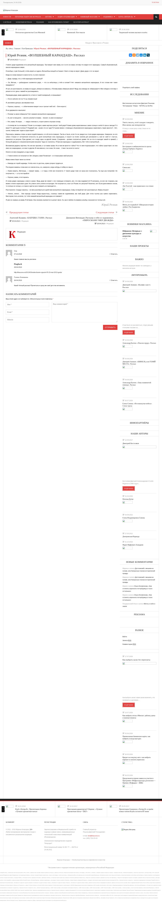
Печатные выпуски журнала (28, 17)
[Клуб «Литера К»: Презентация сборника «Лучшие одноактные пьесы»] (9, 809)
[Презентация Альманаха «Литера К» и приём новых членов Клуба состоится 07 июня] (113, 809)
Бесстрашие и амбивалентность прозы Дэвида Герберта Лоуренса (137, 147)
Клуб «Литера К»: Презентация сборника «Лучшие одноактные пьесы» (30, 810)
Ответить (114, 254)
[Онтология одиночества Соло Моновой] (9, 32)
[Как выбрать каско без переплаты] (139, 678)
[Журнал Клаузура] (10, 10)
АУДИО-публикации (66, 17)
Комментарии (129, 644)
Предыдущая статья (18, 212)
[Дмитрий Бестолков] (139, 462)
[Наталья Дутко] (128, 505)
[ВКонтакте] (130, 55)
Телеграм (155, 2)
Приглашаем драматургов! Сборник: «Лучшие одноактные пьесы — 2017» (84, 810)
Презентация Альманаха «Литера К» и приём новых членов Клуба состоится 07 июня (136, 810)
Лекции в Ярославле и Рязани (83, 43)
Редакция (22, 60)
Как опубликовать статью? (58, 22)
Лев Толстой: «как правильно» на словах (138, 186)
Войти (125, 637)
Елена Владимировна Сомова (134, 518)
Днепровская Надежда (131, 536)
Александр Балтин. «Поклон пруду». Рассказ (139, 343)
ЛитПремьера (27, 49)
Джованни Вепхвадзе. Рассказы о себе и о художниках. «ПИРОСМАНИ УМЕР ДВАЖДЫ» (90, 219)
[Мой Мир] (141, 55)
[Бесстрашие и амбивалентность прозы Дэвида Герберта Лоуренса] (128, 155)
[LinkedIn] (144, 55)
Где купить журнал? (81, 22)
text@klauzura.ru (94, 836)
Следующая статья (105, 212)
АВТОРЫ (48, 17)
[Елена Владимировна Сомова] (128, 524)
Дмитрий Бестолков (131, 443)
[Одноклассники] (134, 55)
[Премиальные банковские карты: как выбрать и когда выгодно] (128, 745)
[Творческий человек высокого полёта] (113, 32)
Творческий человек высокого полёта (133, 32)
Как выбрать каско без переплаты (136, 660)
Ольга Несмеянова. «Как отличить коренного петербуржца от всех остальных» (137, 588)
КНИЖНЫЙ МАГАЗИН (88, 17)
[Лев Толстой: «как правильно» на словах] (128, 192)
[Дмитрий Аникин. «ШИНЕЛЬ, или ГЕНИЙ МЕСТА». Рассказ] (128, 370)
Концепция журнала (24, 22)
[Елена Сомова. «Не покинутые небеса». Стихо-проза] (128, 412)
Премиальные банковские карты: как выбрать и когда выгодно (136, 737)
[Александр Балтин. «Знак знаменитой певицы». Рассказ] (128, 391)
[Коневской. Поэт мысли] (61, 32)
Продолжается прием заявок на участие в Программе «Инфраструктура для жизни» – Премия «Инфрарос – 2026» (139, 780)
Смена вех (126, 167)
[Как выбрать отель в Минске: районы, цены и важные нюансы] (128, 724)
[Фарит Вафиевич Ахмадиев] (128, 551)
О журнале (7, 22)
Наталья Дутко (128, 499)
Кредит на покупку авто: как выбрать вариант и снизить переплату (137, 758)
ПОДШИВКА (108, 17)
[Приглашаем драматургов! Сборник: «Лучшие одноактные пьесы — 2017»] (61, 809)
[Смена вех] (128, 174)
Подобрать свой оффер (131, 87)
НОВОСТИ (7, 17)
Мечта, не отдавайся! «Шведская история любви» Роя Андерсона (138, 206)
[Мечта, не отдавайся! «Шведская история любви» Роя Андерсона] (128, 213)
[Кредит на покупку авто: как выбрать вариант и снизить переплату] (128, 766)
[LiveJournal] (148, 55)
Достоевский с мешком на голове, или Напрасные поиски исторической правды (139, 571)
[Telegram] (137, 55)
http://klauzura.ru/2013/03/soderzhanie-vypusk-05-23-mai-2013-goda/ (38, 272)
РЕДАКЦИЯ (40, 22)
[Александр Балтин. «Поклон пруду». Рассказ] (128, 349)
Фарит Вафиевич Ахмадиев (133, 545)
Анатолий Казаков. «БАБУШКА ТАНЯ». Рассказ (31, 218)
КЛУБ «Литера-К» (126, 17)
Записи (127, 640)
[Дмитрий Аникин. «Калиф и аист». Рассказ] (139, 306)
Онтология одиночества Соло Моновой (30, 32)
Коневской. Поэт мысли (76, 32)
